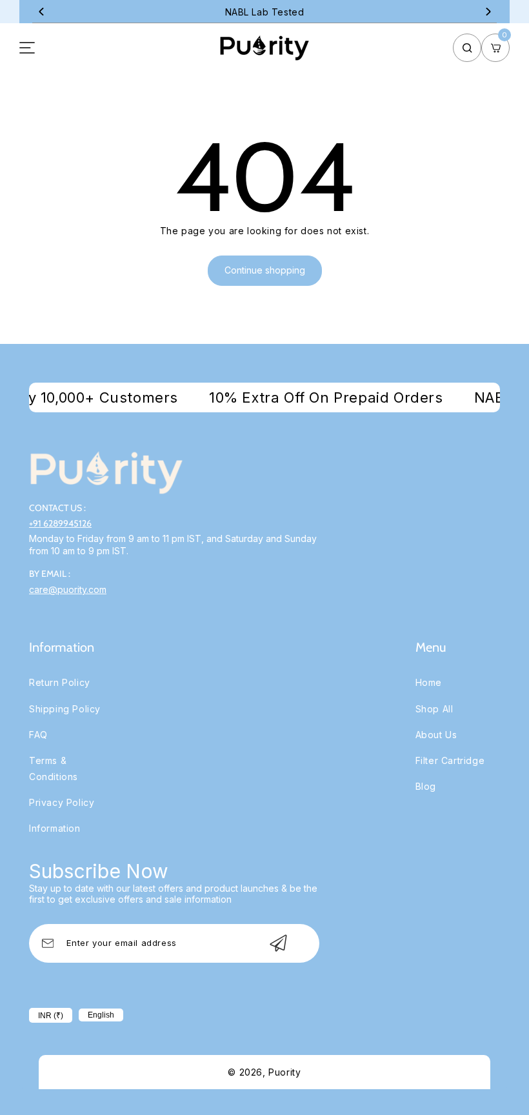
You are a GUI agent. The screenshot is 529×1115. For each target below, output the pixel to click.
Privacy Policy (61, 802)
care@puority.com (67, 589)
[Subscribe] (278, 943)
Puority (284, 1072)
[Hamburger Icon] (27, 47)
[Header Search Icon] (467, 48)
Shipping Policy (65, 708)
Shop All (434, 708)
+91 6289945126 (60, 523)
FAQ (38, 734)
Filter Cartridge (450, 760)
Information (55, 828)
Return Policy (59, 682)
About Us (436, 734)
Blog (425, 786)
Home (428, 682)
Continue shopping (265, 270)
